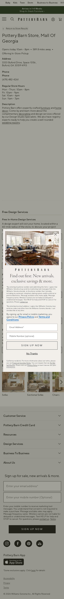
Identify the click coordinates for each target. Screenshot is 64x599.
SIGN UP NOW (32, 345)
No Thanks (32, 353)
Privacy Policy (26, 316)
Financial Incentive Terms (21, 363)
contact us (24, 302)
